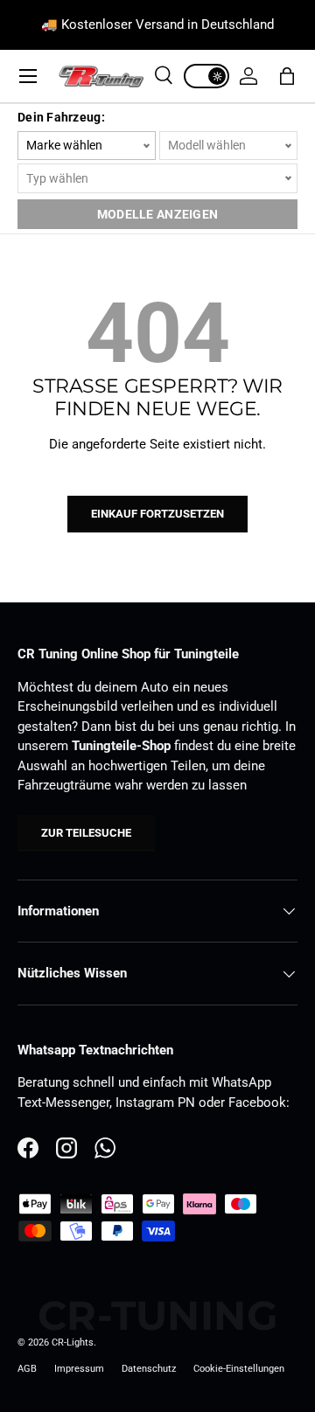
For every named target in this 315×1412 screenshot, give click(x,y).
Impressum (79, 1368)
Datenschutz (149, 1368)
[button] (287, 76)
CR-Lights (73, 1342)
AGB (27, 1368)
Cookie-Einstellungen (238, 1368)
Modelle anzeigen (157, 214)
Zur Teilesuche (86, 832)
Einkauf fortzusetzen (157, 513)
